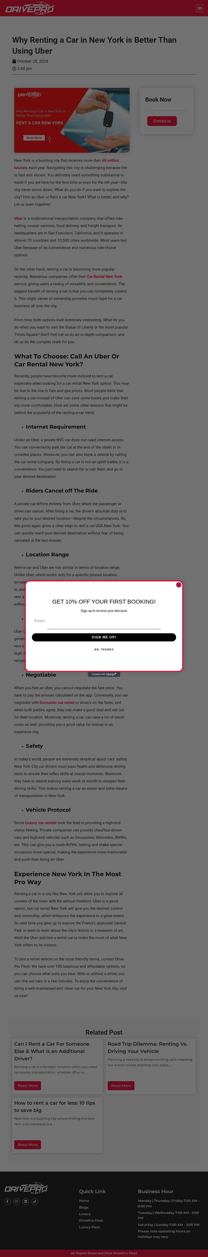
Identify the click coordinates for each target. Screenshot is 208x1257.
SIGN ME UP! (104, 637)
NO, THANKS (104, 649)
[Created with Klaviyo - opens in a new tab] (104, 674)
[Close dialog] (178, 584)
